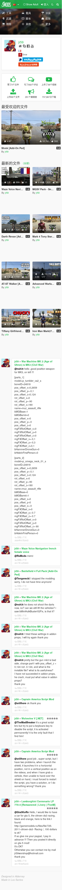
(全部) (26, 163)
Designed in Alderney (13, 876)
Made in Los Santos (12, 879)
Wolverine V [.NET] (32, 718)
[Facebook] (28, 45)
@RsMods (20, 555)
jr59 (21, 42)
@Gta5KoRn (21, 812)
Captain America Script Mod (37, 699)
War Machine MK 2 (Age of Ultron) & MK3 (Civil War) (33, 363)
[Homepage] (20, 45)
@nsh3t (19, 368)
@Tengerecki (22, 578)
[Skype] (24, 45)
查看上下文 (22, 537)
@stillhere (20, 703)
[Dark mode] (52, 4)
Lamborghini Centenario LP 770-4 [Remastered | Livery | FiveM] (34, 803)
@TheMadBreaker (24, 722)
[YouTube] (32, 45)
